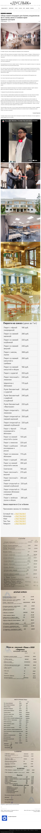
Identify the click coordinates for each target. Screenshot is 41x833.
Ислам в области (9, 10)
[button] (39, 8)
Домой (2, 10)
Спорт (24, 8)
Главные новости (4, 8)
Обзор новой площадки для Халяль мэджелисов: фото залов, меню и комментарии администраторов (20, 18)
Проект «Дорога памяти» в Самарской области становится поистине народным (10, 811)
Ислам (16, 8)
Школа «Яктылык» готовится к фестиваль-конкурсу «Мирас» (32, 811)
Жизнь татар (11, 8)
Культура (20, 8)
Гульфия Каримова (4, 21)
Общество (27, 8)
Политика (32, 8)
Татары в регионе (9, 13)
